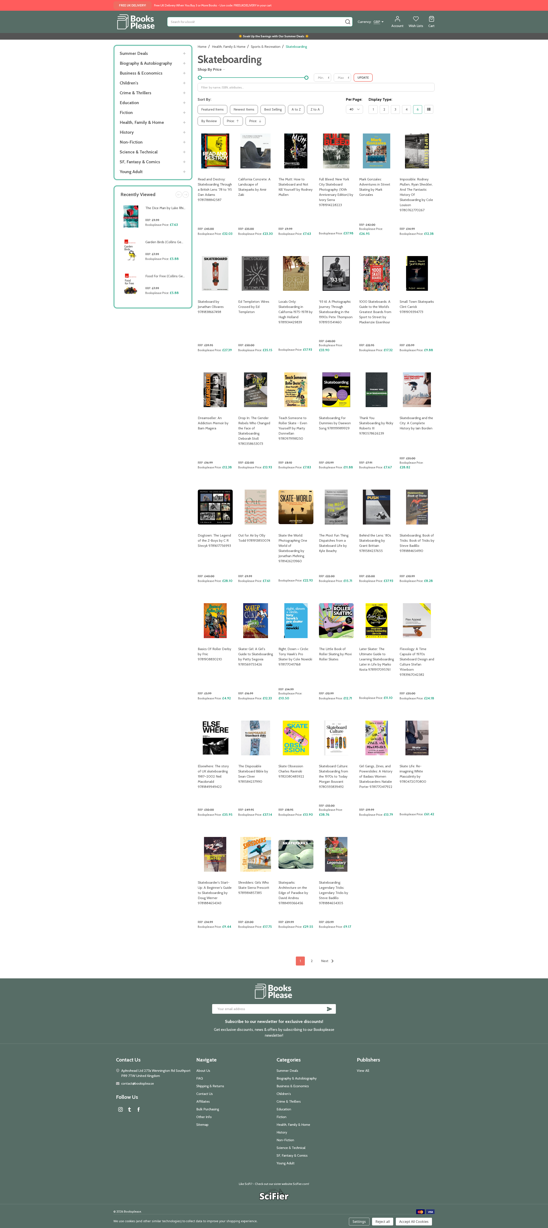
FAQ (199, 1078)
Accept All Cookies (414, 1221)
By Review (209, 121)
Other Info (204, 1117)
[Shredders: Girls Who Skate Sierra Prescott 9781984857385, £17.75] (255, 854)
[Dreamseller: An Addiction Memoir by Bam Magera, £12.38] (215, 389)
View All (363, 1071)
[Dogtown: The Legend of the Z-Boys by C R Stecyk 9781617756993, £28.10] (215, 507)
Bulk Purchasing (207, 1109)
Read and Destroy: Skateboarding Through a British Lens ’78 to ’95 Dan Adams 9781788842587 (215, 189)
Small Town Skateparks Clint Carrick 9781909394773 (417, 307)
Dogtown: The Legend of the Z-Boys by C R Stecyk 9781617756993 (214, 540)
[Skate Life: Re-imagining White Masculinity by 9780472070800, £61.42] (417, 738)
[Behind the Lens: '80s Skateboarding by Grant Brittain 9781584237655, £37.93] (376, 507)
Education (129, 102)
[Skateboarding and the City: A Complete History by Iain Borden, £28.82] (417, 389)
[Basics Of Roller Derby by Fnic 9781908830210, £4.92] (215, 620)
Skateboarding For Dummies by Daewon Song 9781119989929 (335, 423)
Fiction (126, 112)
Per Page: (354, 99)
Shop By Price (210, 69)
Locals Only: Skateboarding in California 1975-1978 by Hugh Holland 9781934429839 (295, 312)
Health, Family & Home (142, 122)
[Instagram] (120, 1109)
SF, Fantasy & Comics (140, 161)
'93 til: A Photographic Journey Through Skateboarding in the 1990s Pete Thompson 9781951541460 (336, 312)
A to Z (296, 109)
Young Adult (131, 171)
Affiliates (203, 1101)
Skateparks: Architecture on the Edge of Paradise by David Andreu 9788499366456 (293, 892)
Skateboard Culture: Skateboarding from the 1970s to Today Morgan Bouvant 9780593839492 (333, 776)
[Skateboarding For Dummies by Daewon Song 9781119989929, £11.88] (336, 389)
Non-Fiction (131, 142)
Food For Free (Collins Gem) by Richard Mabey (179, 276)
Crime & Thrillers (135, 92)
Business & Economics (141, 73)
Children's (129, 82)
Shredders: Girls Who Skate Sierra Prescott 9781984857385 (253, 887)
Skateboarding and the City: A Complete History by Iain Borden (416, 423)
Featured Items (212, 109)
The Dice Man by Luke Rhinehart (169, 208)
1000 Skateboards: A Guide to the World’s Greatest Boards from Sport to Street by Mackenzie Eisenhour (375, 312)
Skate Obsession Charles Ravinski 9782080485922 (291, 771)
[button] (274, 1195)
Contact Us (204, 1094)
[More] (184, 53)
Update (363, 77)
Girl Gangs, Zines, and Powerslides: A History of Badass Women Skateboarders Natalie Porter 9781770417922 (375, 776)
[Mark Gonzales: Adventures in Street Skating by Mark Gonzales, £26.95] (376, 150)
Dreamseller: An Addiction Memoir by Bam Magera (213, 423)
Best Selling (273, 109)
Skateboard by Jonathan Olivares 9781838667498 (211, 307)
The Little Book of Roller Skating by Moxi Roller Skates (335, 654)
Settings (359, 1221)
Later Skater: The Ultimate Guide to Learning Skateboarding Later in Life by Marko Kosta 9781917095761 (376, 659)
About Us (203, 1071)
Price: (234, 122)
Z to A (315, 109)
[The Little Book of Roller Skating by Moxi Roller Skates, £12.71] (336, 620)
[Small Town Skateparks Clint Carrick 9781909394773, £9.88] (417, 273)
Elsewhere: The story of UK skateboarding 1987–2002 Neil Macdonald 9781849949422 (213, 776)
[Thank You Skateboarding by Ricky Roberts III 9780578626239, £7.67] (376, 389)
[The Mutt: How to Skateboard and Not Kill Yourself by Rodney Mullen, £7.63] (295, 150)
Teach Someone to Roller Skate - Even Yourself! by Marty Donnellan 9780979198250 (292, 428)
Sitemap (202, 1125)
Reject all (382, 1221)
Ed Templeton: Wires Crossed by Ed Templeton (253, 307)
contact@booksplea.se (137, 1083)
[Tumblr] (129, 1109)
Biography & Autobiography (146, 63)
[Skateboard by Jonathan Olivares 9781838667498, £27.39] (215, 273)
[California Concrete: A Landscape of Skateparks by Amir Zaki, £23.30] (255, 150)
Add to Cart (166, 234)
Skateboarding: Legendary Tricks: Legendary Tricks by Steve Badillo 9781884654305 (333, 892)
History (127, 132)
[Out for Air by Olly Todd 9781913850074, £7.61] (255, 507)
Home (202, 47)
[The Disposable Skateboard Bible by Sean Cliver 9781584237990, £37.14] (255, 738)
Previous (179, 194)
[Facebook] (138, 1109)
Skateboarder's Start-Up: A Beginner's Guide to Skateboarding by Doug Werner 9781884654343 (215, 892)
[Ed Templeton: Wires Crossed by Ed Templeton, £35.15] (255, 273)
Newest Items (244, 109)
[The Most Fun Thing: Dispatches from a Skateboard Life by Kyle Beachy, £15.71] (336, 507)
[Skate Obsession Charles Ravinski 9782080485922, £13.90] (295, 738)
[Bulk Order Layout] (428, 109)
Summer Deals (134, 53)
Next (185, 194)
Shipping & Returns (210, 1086)
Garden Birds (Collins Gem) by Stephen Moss (178, 242)
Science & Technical (139, 151)
